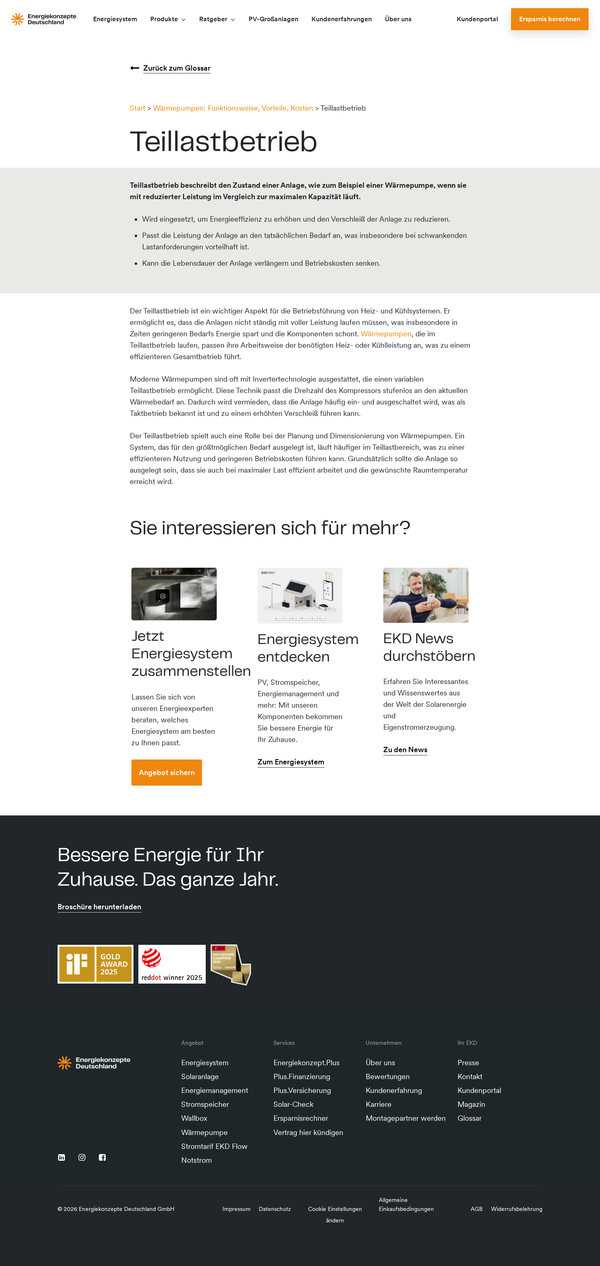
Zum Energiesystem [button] (291, 761)
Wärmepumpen (386, 333)
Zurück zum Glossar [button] (177, 68)
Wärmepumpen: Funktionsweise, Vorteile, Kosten (233, 108)
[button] (167, 772)
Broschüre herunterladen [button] (99, 906)
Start (137, 108)
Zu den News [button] (405, 749)
